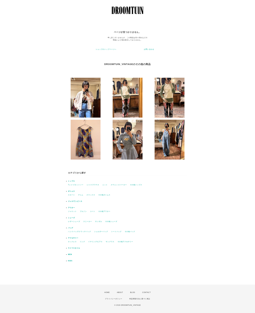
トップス (71, 181)
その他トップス (136, 185)
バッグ (70, 228)
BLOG (132, 292)
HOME (107, 292)
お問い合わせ (149, 49)
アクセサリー (73, 238)
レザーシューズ (74, 221)
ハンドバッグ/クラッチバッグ (79, 231)
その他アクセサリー (125, 242)
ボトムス (71, 191)
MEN (70, 254)
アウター (71, 208)
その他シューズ (111, 221)
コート (92, 211)
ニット (105, 185)
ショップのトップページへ (106, 49)
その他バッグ (130, 231)
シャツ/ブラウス (93, 185)
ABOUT (120, 292)
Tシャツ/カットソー (75, 185)
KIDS (70, 261)
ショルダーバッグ (101, 231)
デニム (80, 195)
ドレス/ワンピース (75, 201)
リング (82, 242)
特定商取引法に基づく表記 (139, 299)
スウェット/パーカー (119, 185)
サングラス (110, 242)
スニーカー (87, 221)
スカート (71, 195)
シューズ (71, 218)
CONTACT (146, 292)
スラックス (90, 195)
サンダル (98, 221)
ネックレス (72, 242)
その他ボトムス (104, 195)
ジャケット (72, 211)
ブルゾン (83, 211)
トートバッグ (116, 231)
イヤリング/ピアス (95, 242)
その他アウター (104, 211)
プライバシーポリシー (113, 299)
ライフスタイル (74, 248)
